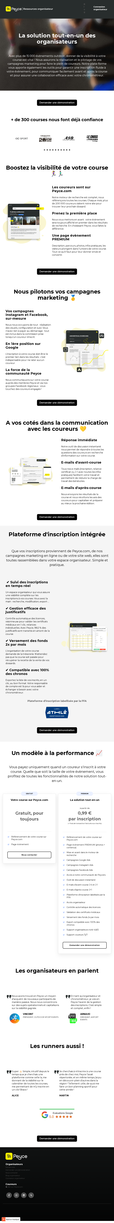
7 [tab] (61, 150)
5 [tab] (56, 150)
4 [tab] (53, 150)
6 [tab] (58, 150)
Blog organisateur (13, 1175)
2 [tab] (47, 150)
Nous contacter (12, 1173)
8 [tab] (64, 150)
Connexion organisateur (100, 8)
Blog (84, 8)
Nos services (10, 1167)
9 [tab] (67, 150)
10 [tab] (69, 150)
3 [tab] (50, 150)
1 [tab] (44, 150)
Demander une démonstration (57, 102)
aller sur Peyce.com (15, 1187)
